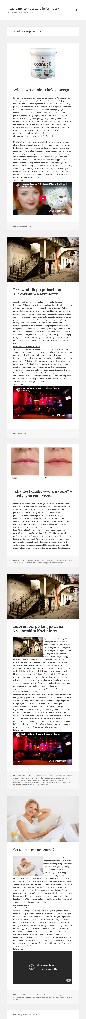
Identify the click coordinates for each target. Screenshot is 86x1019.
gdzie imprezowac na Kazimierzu (57, 778)
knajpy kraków (51, 780)
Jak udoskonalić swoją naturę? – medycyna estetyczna (42, 493)
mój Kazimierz (66, 782)
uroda (32, 226)
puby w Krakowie (42, 785)
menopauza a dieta (38, 997)
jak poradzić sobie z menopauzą (49, 995)
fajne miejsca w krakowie (36, 778)
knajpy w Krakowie (53, 782)
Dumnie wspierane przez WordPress (26, 1015)
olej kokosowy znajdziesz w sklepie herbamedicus (34, 136)
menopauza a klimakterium (55, 997)
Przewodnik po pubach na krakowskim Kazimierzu (37, 291)
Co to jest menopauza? (34, 849)
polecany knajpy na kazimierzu (26, 346)
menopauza (26, 997)
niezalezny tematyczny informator (33, 8)
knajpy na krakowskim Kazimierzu (34, 782)
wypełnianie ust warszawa (53, 563)
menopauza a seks (21, 905)
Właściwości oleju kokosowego (41, 89)
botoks (39, 560)
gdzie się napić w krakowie (22, 780)
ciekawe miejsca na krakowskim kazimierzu (51, 776)
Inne (31, 433)
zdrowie (32, 995)
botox (44, 560)
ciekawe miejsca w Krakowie (25, 692)
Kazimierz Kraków (39, 780)
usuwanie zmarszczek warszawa (32, 563)
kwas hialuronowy (53, 560)
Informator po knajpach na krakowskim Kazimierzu (38, 628)
